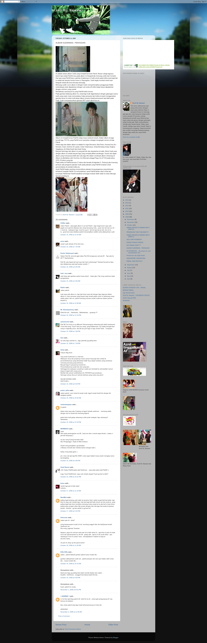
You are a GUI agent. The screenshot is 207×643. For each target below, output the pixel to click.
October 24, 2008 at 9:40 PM (70, 577)
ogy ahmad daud (128, 293)
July (128, 270)
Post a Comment (64, 616)
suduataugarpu (66, 404)
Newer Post (61, 624)
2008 (127, 217)
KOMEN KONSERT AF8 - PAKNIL (134, 287)
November (131, 222)
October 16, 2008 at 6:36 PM (70, 460)
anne (62, 241)
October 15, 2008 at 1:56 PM (70, 331)
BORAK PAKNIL (128, 290)
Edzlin (62, 287)
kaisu (62, 483)
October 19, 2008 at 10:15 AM (70, 563)
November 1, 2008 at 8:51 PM (70, 590)
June (129, 273)
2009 (127, 214)
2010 (127, 211)
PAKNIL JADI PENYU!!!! (135, 261)
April (128, 279)
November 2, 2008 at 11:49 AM (71, 612)
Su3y (62, 350)
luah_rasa (64, 273)
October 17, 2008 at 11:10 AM (70, 491)
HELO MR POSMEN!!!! (134, 239)
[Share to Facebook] (94, 215)
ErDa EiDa (64, 552)
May (128, 276)
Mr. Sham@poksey (67, 310)
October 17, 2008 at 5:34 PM (70, 511)
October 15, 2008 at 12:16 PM (70, 315)
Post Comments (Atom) (73, 629)
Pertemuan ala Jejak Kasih (136, 255)
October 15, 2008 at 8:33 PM (70, 384)
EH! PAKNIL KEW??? (134, 245)
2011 (127, 208)
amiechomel (64, 322)
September (131, 265)
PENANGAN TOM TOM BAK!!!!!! (138, 232)
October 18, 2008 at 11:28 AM (70, 545)
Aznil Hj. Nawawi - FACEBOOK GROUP (136, 295)
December (131, 219)
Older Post (113, 624)
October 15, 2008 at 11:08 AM (70, 303)
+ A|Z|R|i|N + (64, 596)
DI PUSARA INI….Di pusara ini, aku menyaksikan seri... (139, 252)
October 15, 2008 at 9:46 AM (70, 281)
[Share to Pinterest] (96, 215)
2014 (127, 203)
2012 (127, 205)
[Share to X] (92, 215)
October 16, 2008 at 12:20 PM (70, 422)
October (130, 225)
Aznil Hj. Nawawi (139, 103)
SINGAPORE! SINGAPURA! (136, 258)
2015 (127, 200)
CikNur (62, 223)
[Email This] (88, 215)
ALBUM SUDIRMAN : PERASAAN (138, 248)
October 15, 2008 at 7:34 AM (70, 247)
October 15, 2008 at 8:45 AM (70, 267)
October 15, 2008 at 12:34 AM (70, 235)
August (129, 267)
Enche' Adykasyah (67, 253)
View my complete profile (131, 137)
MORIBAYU (64, 429)
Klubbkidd (126, 300)
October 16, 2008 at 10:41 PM (70, 477)
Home (87, 624)
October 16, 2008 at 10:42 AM (70, 398)
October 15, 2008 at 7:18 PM (70, 343)
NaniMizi (63, 497)
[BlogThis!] (90, 215)
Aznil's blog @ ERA (129, 298)
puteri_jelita (64, 390)
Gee (61, 338)
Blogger (115, 637)
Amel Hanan (64, 467)
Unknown (63, 517)
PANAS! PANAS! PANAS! (135, 242)
